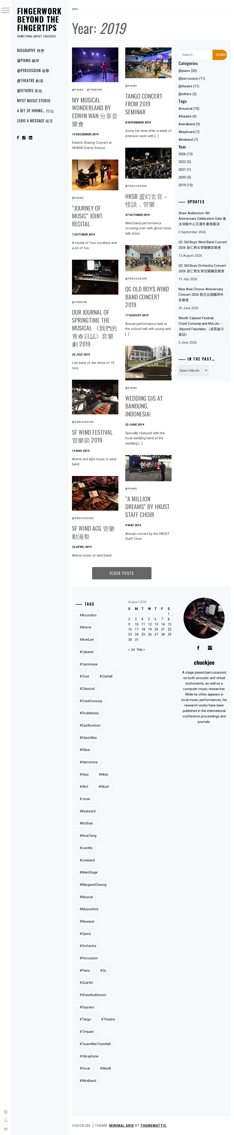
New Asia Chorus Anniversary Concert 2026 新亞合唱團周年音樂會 (201, 294)
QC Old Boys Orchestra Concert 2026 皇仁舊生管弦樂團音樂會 (202, 268)
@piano (78, 89)
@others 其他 (29, 90)
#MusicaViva (89, 909)
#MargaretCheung (93, 885)
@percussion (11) (191, 78)
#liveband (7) (188, 140)
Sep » (141, 649)
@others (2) (187, 94)
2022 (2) (184, 162)
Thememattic (153, 1125)
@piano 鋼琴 (28, 60)
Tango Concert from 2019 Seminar (143, 104)
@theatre (94, 89)
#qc (103, 970)
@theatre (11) (188, 86)
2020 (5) (184, 177)
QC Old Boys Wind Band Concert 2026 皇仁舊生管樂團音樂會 (202, 245)
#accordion (88, 615)
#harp (84, 774)
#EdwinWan (88, 738)
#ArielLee (87, 639)
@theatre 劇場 (30, 80)
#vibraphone (89, 1056)
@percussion (136, 186)
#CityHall (105, 676)
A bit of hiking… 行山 (35, 110)
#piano (85, 970)
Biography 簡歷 (31, 50)
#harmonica (89, 762)
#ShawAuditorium (93, 995)
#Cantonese (89, 664)
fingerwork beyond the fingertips (39, 19)
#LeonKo (86, 848)
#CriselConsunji (91, 701)
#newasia (87, 921)
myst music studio (34, 100)
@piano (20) (187, 71)
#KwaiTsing (88, 835)
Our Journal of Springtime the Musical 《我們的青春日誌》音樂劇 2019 (94, 328)
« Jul (131, 649)
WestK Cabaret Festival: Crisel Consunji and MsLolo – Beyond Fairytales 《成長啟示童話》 (201, 326)
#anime (85, 627)
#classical (87, 688)
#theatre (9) (187, 116)
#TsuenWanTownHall (95, 1044)
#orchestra (88, 946)
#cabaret (86, 652)
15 (169, 624)
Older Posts (122, 573)
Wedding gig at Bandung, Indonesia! (144, 406)
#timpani (87, 1031)
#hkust (103, 786)
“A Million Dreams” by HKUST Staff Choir (147, 506)
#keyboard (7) (188, 132)
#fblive (85, 750)
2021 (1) (184, 169)
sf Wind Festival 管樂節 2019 (92, 436)
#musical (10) (188, 109)
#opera (85, 934)
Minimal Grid (121, 1125)
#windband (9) (189, 124)
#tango (85, 1019)
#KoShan (86, 823)
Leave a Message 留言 (35, 120)
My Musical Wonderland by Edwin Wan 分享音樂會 (95, 111)
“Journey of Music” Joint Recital (87, 216)
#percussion (89, 958)
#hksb (103, 774)
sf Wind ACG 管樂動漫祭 (93, 532)
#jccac (85, 799)
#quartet (86, 982)
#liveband (87, 860)
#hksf (84, 786)
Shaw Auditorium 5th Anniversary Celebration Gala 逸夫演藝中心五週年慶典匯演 (202, 218)
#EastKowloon (90, 725)
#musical (86, 897)
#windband (88, 1081)
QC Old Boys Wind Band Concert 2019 (147, 296)
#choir (84, 676)
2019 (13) (185, 185)
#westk (105, 1068)
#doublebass (89, 713)
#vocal (85, 1068)
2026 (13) (185, 154)
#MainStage (89, 872)
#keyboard (88, 811)
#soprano (87, 1007)
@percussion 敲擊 (33, 70)
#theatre (108, 1019)
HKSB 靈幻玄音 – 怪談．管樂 (146, 200)
